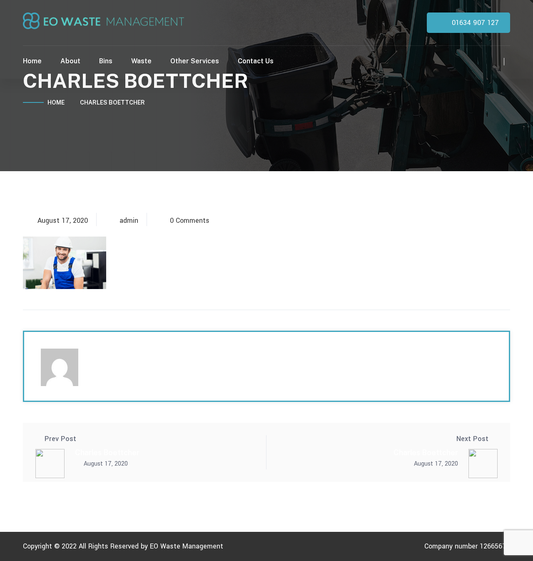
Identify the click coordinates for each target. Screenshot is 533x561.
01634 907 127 (474, 22)
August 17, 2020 (62, 220)
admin (129, 220)
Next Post (472, 439)
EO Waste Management (186, 546)
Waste (141, 61)
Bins (105, 61)
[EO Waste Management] (103, 20)
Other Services (194, 61)
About (70, 61)
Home (32, 61)
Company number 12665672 (467, 546)
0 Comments (189, 220)
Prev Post (60, 439)
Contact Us (256, 61)
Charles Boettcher (107, 452)
